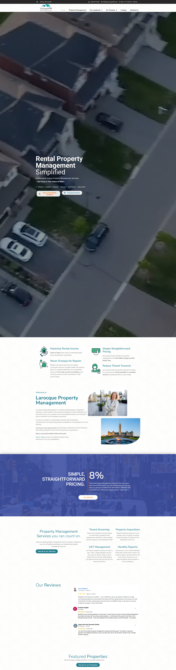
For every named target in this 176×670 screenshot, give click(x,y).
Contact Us (134, 10)
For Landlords (95, 10)
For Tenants (110, 10)
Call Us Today (40, 437)
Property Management (77, 10)
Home (63, 10)
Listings (123, 10)
